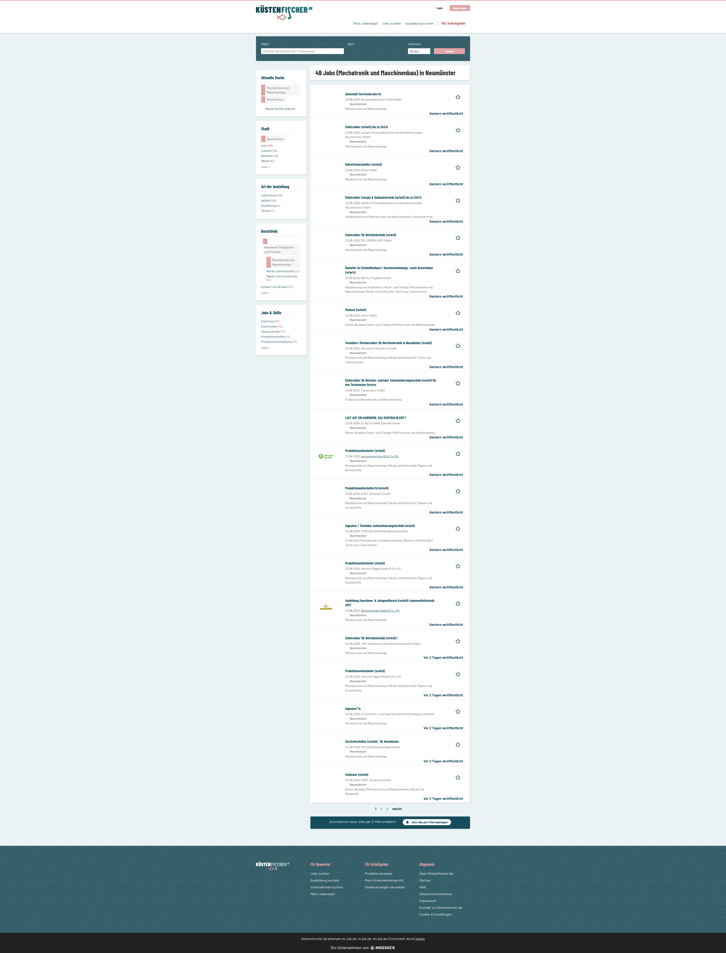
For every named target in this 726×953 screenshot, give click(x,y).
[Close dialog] (438, 450)
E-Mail (316, 488)
